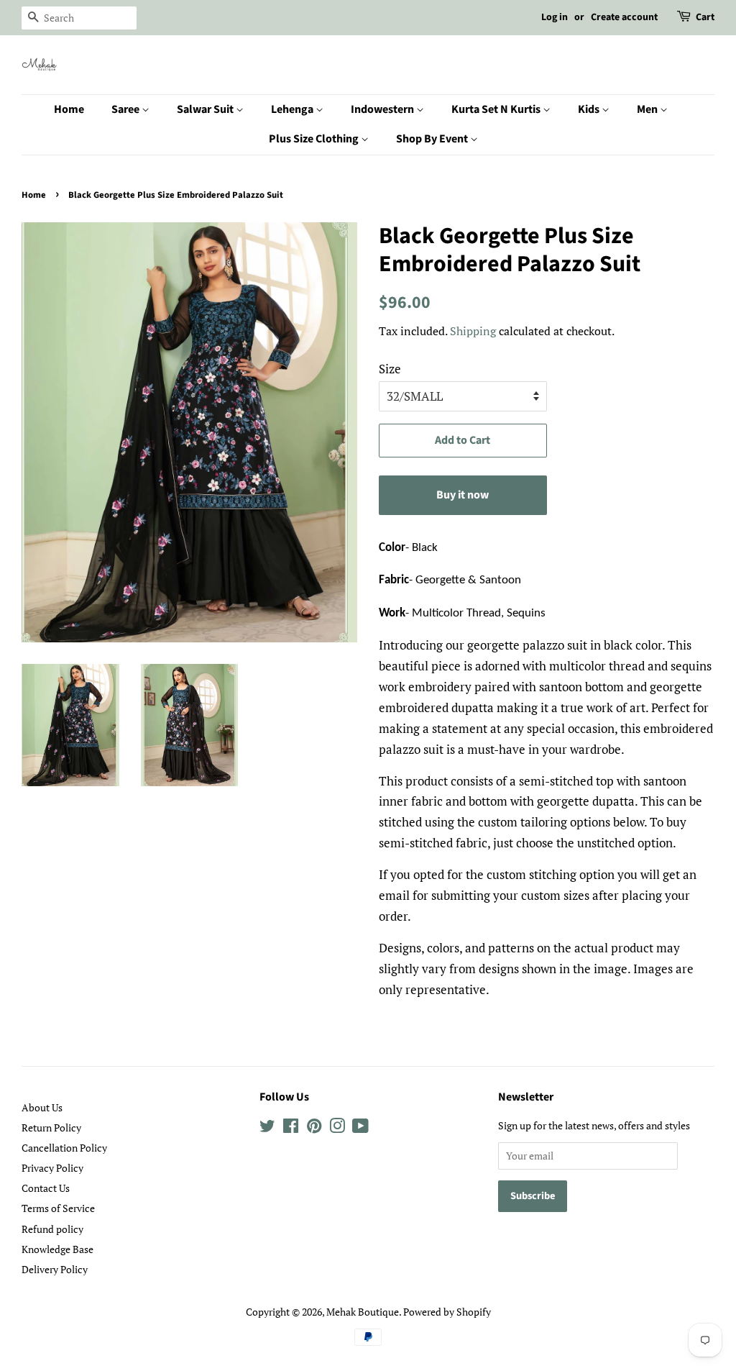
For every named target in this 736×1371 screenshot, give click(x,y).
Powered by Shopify (447, 1311)
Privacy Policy (52, 1168)
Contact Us (46, 1188)
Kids (590, 109)
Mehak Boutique (362, 1311)
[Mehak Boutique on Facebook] (290, 1128)
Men (648, 109)
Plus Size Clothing (315, 139)
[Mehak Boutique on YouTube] (360, 1128)
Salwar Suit (206, 109)
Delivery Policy (55, 1269)
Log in (554, 17)
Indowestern (383, 109)
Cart (705, 17)
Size (390, 368)
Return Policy (51, 1127)
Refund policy (52, 1229)
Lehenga (293, 109)
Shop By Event (433, 139)
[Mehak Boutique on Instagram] (337, 1128)
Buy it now (462, 495)
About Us (42, 1107)
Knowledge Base (57, 1249)
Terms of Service (58, 1208)
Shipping (473, 331)
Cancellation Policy (64, 1147)
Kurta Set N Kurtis (497, 109)
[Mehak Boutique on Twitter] (267, 1128)
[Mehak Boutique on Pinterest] (314, 1128)
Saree (126, 109)
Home (69, 109)
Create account (624, 17)
